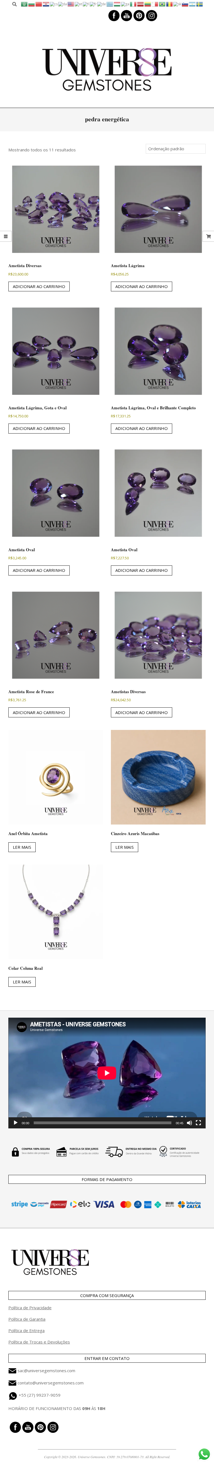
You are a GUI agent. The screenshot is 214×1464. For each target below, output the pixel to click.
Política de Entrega (26, 1330)
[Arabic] (24, 4)
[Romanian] (169, 4)
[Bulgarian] (31, 4)
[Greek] (110, 4)
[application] (107, 1073)
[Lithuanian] (148, 4)
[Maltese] (155, 4)
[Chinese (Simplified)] (39, 4)
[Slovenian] (185, 4)
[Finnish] (86, 4)
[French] (93, 4)
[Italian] (133, 4)
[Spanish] (192, 4)
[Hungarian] (117, 4)
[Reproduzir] (15, 1123)
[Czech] (54, 4)
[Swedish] (199, 4)
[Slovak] (177, 4)
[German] (101, 4)
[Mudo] (189, 1123)
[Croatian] (46, 4)
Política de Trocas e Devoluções (39, 1342)
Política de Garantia (26, 1319)
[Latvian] (140, 4)
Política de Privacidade (30, 1307)
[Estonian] (79, 4)
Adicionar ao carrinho (39, 286)
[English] (71, 4)
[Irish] (125, 4)
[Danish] (62, 4)
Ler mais (22, 847)
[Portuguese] (162, 4)
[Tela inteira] (198, 1123)
